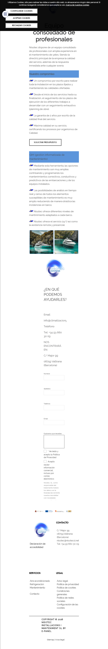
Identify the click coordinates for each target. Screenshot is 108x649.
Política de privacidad (68, 584)
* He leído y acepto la (52, 454)
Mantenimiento (37, 587)
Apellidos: (47, 389)
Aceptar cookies (21, 18)
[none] (45, 451)
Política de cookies (66, 587)
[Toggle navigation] (5, 14)
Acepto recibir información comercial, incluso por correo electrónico (49, 470)
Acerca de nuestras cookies (77, 5)
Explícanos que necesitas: (53, 434)
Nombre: (47, 374)
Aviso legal (62, 581)
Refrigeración (37, 584)
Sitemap (50, 639)
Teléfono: (47, 404)
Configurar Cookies (21, 11)
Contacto (34, 594)
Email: (46, 419)
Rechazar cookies (21, 25)
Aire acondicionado (40, 581)
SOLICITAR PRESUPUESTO (45, 142)
